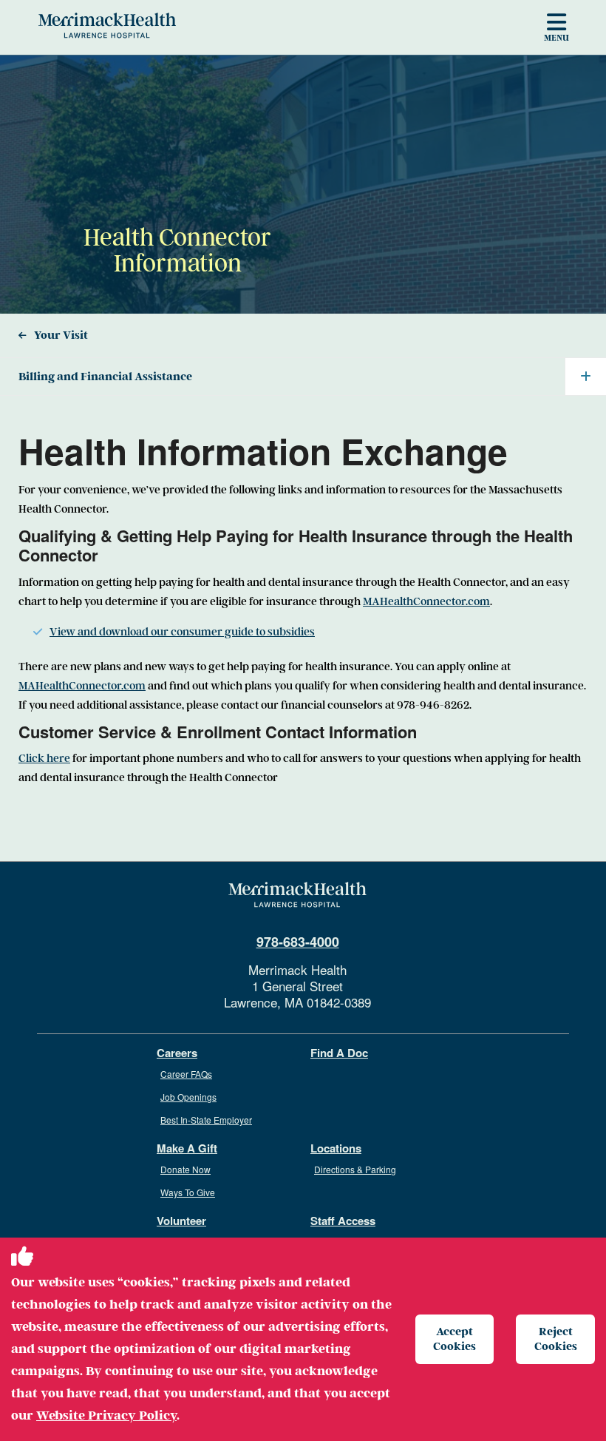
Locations (335, 1148)
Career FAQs (186, 1073)
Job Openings (188, 1096)
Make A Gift (187, 1148)
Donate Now (185, 1169)
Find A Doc (339, 1053)
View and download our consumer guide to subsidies (182, 631)
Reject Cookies (555, 1338)
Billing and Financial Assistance (105, 376)
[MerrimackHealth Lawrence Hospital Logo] (107, 25)
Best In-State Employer (206, 1119)
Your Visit (61, 335)
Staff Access (342, 1221)
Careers (177, 1053)
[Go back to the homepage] (297, 895)
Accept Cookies (454, 1338)
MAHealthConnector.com (426, 601)
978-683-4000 (297, 941)
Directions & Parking (355, 1169)
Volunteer (181, 1221)
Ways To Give (187, 1192)
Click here (44, 758)
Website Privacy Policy (106, 1415)
